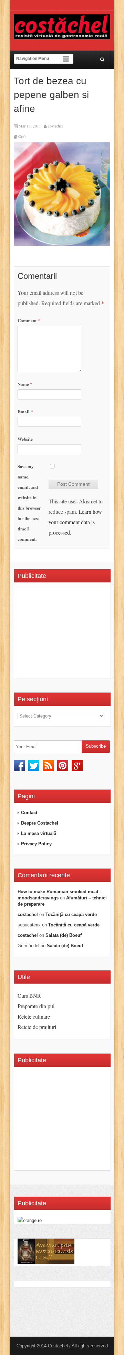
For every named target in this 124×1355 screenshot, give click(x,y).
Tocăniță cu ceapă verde (71, 914)
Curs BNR (29, 995)
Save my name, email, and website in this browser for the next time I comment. (29, 502)
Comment (29, 320)
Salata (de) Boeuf (63, 935)
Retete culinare (34, 1016)
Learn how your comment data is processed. (75, 522)
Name (25, 384)
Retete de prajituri (37, 1026)
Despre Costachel (39, 823)
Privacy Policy (36, 843)
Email (25, 411)
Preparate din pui (36, 1006)
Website (25, 438)
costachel (55, 126)
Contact (29, 812)
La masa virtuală (38, 833)
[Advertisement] (71, 632)
